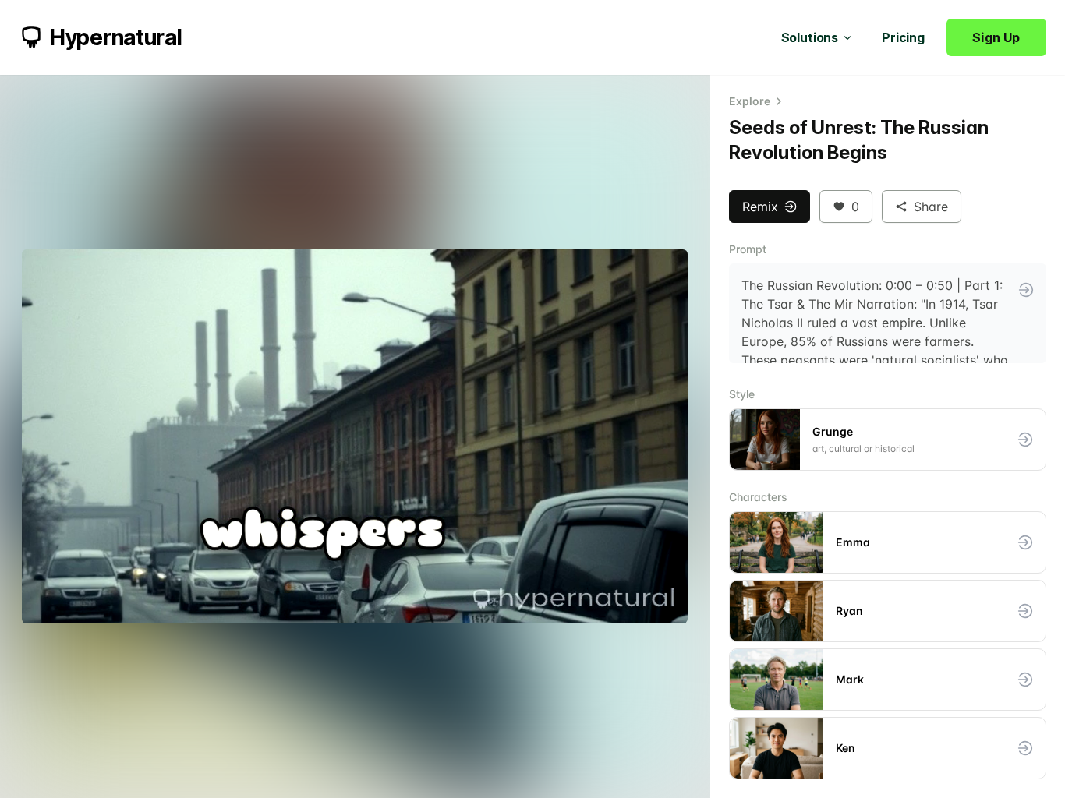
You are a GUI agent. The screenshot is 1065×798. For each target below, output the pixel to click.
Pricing (903, 37)
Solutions (810, 37)
